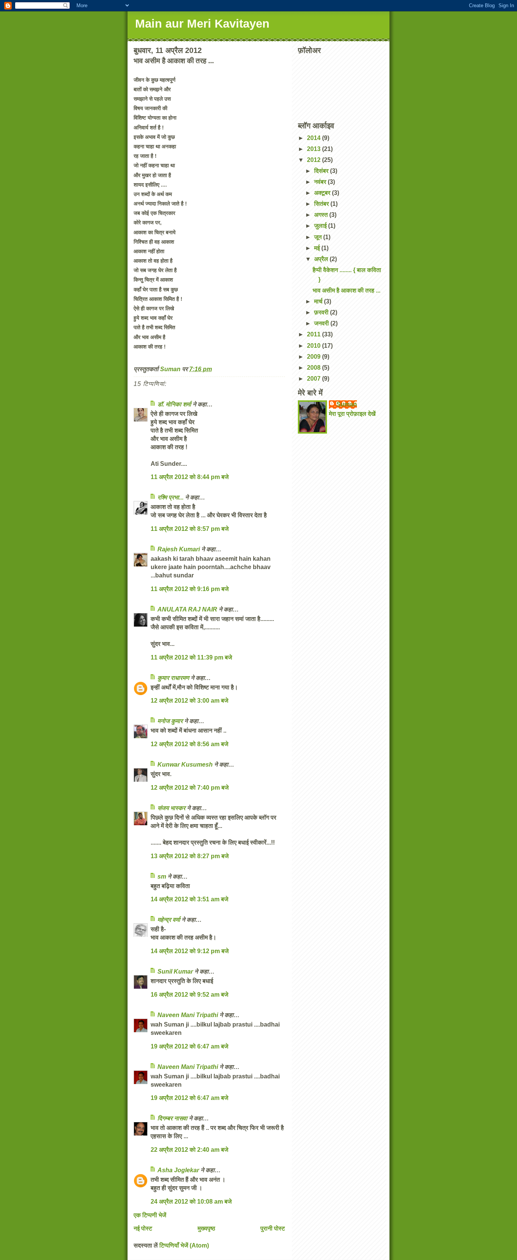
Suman (346, 404)
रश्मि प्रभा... (170, 497)
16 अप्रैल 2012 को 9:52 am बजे (189, 994)
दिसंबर (322, 171)
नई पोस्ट (143, 1228)
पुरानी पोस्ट (272, 1228)
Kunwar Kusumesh (185, 764)
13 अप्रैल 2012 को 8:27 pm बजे (190, 856)
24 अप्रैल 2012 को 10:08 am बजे (191, 1201)
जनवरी (322, 323)
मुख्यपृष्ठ (206, 1228)
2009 (314, 356)
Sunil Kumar (175, 971)
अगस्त (321, 215)
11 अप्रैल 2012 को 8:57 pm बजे (190, 529)
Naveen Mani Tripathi (187, 1015)
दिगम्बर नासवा (172, 1118)
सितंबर (322, 204)
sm (161, 876)
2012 (314, 160)
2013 (314, 149)
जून (318, 237)
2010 (314, 345)
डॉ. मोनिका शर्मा (175, 404)
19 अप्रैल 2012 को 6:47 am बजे (189, 1046)
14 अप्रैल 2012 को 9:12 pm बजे (190, 951)
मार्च (319, 301)
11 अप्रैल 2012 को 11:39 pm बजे (191, 657)
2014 (314, 138)
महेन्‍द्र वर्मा (168, 919)
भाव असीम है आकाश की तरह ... (346, 290)
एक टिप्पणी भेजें (150, 1215)
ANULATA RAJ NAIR (187, 609)
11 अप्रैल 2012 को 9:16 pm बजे (190, 589)
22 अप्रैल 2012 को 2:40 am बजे (189, 1149)
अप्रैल (322, 259)
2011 (314, 334)
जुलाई (321, 225)
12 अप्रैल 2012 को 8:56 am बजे (189, 744)
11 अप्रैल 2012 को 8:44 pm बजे (190, 477)
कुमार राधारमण (173, 678)
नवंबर (321, 182)
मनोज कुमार (170, 721)
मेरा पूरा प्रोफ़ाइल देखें (352, 414)
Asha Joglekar (178, 1170)
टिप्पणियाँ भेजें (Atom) (184, 1245)
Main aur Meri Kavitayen (202, 23)
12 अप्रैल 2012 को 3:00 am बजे (189, 700)
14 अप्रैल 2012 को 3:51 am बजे (189, 899)
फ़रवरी (322, 312)
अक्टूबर (323, 193)
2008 (314, 367)
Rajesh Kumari (178, 549)
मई (317, 248)
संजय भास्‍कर (172, 808)
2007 (314, 378)
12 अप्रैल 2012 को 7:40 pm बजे (190, 787)
